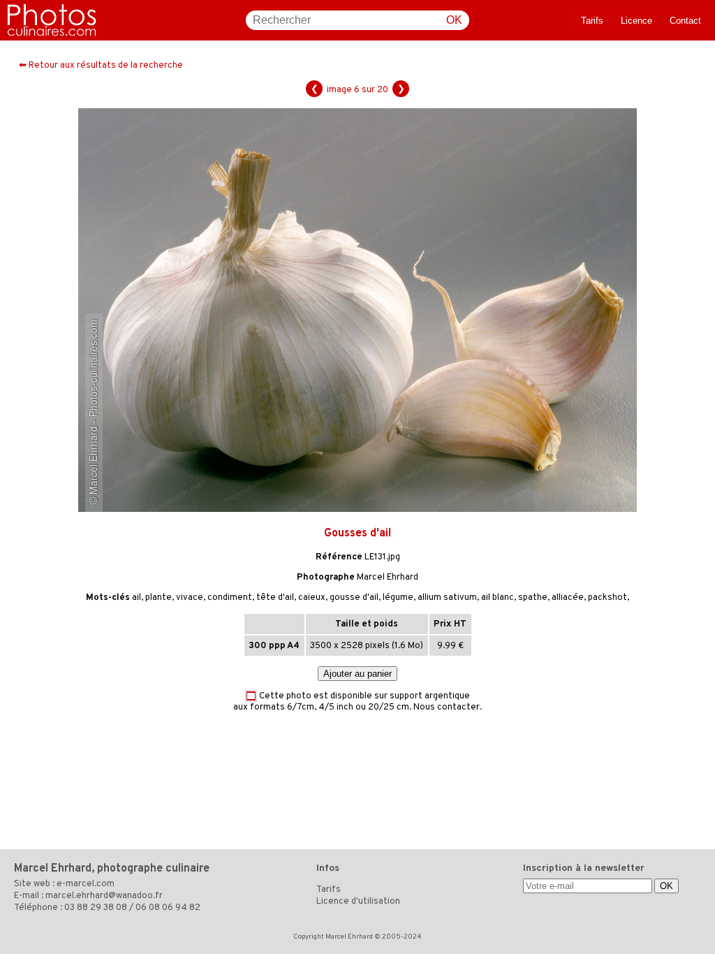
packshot (607, 597)
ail (136, 597)
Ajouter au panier (357, 673)
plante (158, 597)
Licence (636, 20)
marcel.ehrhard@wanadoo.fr (104, 896)
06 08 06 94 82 (167, 907)
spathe (532, 597)
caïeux (311, 597)
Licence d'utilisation (358, 901)
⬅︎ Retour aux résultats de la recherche (101, 65)
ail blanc (497, 597)
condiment (229, 597)
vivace (189, 597)
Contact (685, 20)
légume (398, 597)
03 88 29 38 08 (95, 907)
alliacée (568, 597)
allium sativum (447, 597)
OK (454, 20)
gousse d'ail (354, 597)
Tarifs (592, 20)
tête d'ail (275, 597)
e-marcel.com (86, 884)
